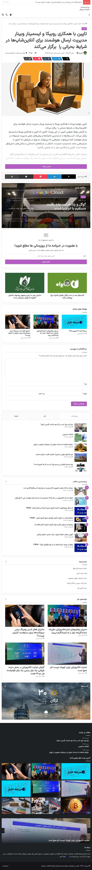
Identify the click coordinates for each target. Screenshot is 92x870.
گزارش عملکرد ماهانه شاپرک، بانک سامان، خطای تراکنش (55, 534)
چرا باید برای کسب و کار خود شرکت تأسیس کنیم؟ (57, 424)
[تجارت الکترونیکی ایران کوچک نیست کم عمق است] (67, 654)
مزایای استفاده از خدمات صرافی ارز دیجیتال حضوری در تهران (53, 444)
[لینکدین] (55, 176)
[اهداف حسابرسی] (80, 437)
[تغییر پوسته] (7, 14)
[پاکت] (40, 176)
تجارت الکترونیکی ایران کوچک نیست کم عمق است (66, 2)
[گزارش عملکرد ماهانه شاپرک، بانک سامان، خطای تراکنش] (80, 538)
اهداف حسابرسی (67, 434)
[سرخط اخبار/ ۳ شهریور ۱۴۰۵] (16, 788)
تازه (45, 416)
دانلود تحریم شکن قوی (80, 568)
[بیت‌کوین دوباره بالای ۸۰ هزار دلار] (75, 806)
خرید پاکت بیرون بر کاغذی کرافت (77, 583)
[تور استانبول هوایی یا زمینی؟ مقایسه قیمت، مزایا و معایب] (80, 457)
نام (85, 384)
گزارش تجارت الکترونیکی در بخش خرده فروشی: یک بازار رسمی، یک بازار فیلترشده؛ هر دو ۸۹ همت (25, 670)
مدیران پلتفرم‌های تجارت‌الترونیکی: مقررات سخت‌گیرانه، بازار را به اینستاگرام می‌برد (47, 333)
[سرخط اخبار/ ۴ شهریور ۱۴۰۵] (74, 322)
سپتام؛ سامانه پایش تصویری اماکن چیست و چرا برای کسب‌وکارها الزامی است (48, 488)
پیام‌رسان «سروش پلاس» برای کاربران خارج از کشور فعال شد (53, 524)
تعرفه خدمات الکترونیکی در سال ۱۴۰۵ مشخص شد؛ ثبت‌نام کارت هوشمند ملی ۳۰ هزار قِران (44, 498)
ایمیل (84, 394)
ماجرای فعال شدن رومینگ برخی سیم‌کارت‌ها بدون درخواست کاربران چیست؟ (19, 333)
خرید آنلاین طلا (82, 588)
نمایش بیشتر (46, 166)
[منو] (89, 14)
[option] (46, 205)
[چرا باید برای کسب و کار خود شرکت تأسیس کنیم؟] (80, 427)
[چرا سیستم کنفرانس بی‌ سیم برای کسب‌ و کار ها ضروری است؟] (80, 467)
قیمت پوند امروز (82, 573)
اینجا (67, 857)
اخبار (79, 24)
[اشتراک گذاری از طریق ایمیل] (26, 176)
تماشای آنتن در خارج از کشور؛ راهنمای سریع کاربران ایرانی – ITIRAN (51, 518)
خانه (83, 24)
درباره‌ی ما (5, 866)
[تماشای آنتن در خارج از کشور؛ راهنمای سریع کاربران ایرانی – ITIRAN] (80, 519)
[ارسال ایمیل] (77, 53)
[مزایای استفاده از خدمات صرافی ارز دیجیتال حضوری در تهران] (80, 447)
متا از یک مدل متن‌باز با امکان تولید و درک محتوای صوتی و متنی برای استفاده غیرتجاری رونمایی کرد (62, 207)
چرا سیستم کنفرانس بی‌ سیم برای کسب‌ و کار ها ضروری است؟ (53, 464)
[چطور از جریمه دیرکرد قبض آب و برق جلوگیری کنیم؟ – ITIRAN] (80, 548)
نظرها (16, 416)
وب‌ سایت (41, 394)
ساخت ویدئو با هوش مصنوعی (77, 578)
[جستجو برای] (3, 14)
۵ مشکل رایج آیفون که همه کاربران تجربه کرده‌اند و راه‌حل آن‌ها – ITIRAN (49, 508)
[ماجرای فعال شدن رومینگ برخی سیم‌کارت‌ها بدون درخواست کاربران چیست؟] (17, 322)
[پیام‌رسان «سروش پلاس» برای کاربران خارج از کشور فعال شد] (80, 528)
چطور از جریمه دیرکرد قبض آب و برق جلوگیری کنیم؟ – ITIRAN (53, 544)
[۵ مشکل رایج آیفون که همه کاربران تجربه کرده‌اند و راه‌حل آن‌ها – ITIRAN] (80, 511)
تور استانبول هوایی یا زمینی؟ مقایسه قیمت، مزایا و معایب (54, 454)
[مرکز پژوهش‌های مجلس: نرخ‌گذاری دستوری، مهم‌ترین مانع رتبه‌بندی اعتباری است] (16, 806)
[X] (69, 176)
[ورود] (11, 14)
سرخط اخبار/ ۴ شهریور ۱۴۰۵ (78, 331)
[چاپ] (12, 176)
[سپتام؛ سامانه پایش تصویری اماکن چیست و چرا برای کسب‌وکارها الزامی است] (80, 491)
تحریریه (81, 53)
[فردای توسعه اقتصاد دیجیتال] (84, 8)
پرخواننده (74, 416)
